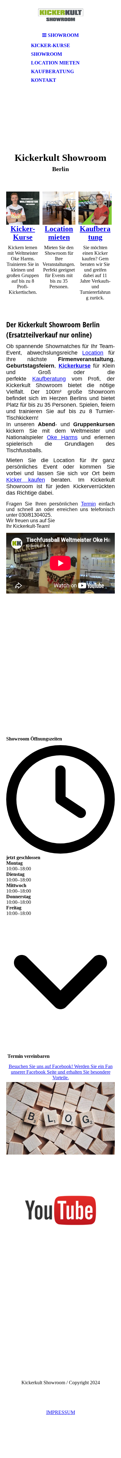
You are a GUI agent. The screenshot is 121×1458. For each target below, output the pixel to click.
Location (92, 353)
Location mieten (55, 62)
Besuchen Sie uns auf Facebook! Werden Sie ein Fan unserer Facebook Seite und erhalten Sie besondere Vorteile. (61, 1072)
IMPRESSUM (60, 1412)
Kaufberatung (52, 71)
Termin (88, 503)
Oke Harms (62, 437)
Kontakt (43, 80)
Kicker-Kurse (50, 45)
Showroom (46, 54)
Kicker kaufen (25, 480)
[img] (60, 14)
